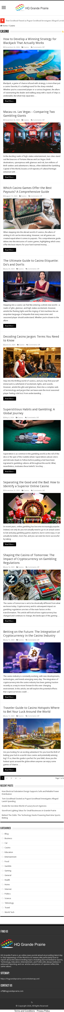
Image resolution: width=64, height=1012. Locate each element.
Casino (26, 47)
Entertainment (10, 857)
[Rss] (32, 1002)
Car (6, 843)
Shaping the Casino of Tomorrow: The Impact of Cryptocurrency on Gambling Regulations (29, 559)
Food (7, 861)
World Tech (9, 912)
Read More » (9, 101)
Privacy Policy (43, 1011)
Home (5, 26)
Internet (8, 889)
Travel (7, 907)
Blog (7, 834)
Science (8, 898)
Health (7, 880)
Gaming (8, 871)
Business (8, 838)
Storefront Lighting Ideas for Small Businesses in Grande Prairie (29, 810)
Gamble (8, 866)
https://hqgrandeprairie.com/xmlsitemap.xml (20, 979)
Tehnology (9, 903)
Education (9, 852)
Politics (8, 894)
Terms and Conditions (24, 1011)
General (8, 875)
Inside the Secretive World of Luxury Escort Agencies (24, 806)
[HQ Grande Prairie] (32, 7)
